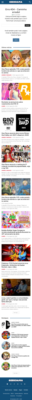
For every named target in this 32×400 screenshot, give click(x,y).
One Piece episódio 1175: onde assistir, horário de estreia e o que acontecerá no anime (16, 199)
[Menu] (3, 2)
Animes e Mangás (6, 75)
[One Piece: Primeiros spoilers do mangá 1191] (6, 356)
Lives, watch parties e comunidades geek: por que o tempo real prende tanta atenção (15, 300)
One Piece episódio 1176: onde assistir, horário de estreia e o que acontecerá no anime (16, 71)
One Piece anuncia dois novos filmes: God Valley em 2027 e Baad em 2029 (15, 134)
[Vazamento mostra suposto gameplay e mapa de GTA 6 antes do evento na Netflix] (6, 345)
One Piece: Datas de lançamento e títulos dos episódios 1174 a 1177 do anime (20, 367)
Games (3, 106)
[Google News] (24, 384)
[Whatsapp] (10, 384)
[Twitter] (21, 384)
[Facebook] (14, 384)
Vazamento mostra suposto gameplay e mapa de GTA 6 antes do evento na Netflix (20, 346)
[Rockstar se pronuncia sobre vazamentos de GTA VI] (16, 91)
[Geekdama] (16, 2)
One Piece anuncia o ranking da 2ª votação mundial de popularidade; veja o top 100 (16, 166)
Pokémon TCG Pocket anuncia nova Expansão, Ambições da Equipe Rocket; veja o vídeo (15, 265)
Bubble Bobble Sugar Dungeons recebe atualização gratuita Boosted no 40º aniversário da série (16, 232)
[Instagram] (17, 384)
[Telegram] (7, 384)
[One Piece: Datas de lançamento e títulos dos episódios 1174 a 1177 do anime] (6, 366)
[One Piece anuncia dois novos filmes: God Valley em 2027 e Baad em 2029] (16, 122)
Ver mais (15, 312)
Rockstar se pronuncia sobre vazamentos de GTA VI (12, 103)
